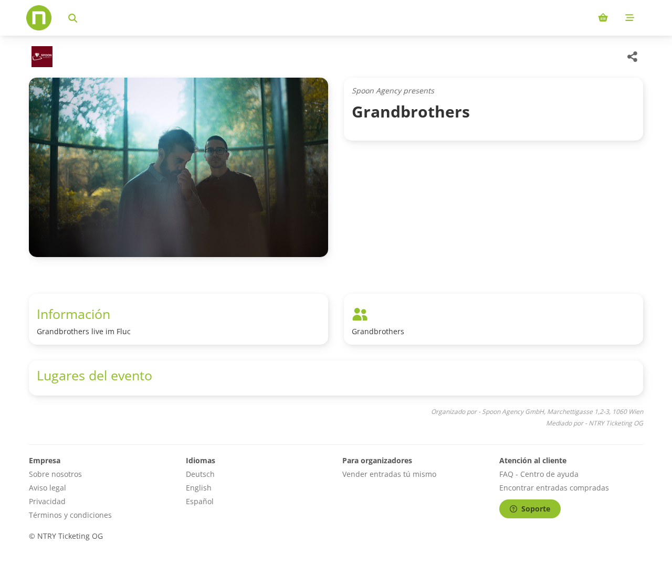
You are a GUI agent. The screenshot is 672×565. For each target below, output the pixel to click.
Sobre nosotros (55, 474)
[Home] (38, 18)
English (199, 488)
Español (200, 501)
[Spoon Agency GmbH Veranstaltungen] (40, 56)
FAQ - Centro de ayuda (539, 474)
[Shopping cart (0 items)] (603, 18)
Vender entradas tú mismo (389, 474)
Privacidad (47, 501)
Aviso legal (47, 488)
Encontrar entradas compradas (554, 488)
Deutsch (200, 474)
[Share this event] (632, 56)
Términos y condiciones (70, 515)
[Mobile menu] (629, 18)
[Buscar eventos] (72, 18)
